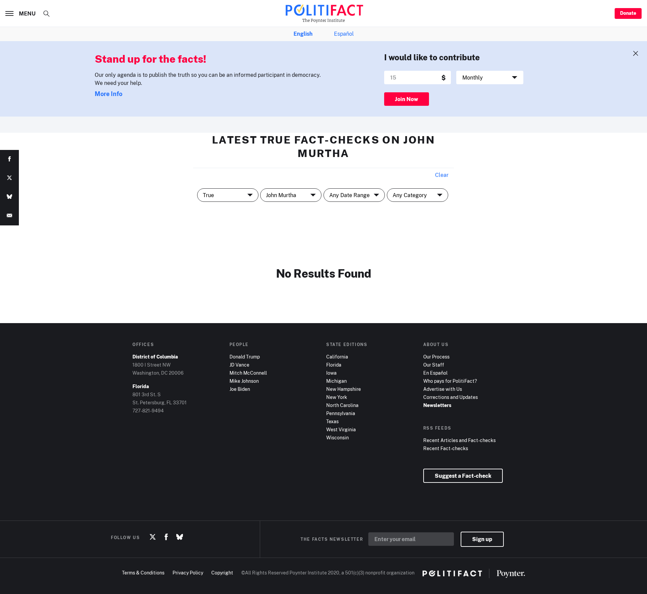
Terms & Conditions (143, 572)
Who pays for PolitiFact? (450, 381)
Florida (333, 365)
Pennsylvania (340, 413)
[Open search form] (46, 13)
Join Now (406, 99)
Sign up (482, 539)
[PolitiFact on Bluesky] (179, 537)
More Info (108, 93)
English (303, 33)
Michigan (336, 381)
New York (336, 397)
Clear (442, 174)
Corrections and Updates (450, 397)
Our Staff (433, 365)
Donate (628, 13)
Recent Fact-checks (445, 448)
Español (344, 33)
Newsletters (437, 405)
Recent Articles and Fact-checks (459, 440)
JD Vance (239, 365)
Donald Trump (244, 356)
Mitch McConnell (248, 373)
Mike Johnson (244, 381)
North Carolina (342, 405)
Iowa (331, 373)
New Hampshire (343, 389)
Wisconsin (337, 437)
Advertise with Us (442, 389)
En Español (435, 373)
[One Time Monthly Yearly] (489, 77)
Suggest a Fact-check (463, 475)
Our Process (436, 356)
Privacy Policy (188, 572)
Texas (332, 421)
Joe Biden (239, 389)
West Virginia (341, 429)
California (337, 356)
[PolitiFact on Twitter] (152, 537)
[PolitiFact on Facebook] (166, 537)
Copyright (222, 572)
